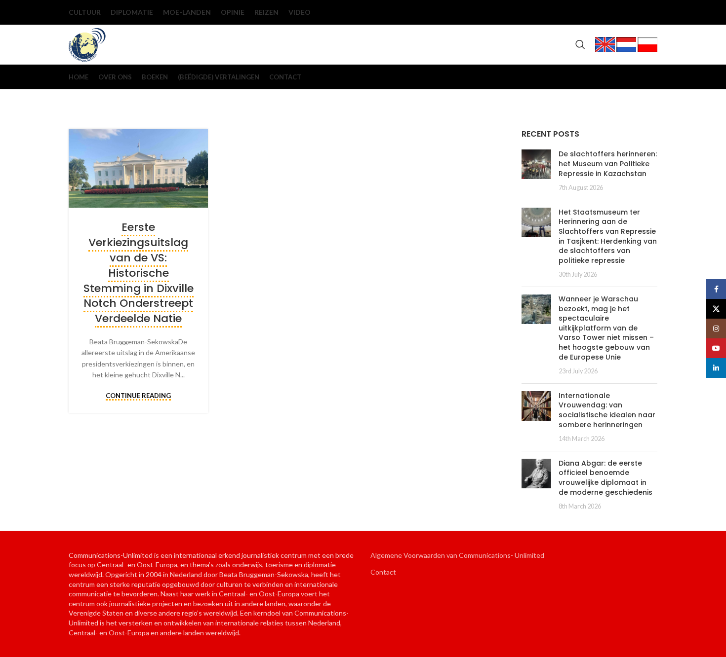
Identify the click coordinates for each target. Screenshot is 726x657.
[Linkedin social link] (649, 12)
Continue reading (138, 396)
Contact (383, 572)
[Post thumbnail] (536, 170)
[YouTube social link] (634, 12)
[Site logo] (87, 43)
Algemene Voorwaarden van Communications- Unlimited (457, 555)
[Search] (580, 44)
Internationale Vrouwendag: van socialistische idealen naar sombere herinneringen (607, 410)
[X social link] (602, 12)
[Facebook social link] (586, 12)
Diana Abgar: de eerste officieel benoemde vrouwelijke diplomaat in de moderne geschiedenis (605, 477)
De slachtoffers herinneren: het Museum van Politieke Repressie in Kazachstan (608, 163)
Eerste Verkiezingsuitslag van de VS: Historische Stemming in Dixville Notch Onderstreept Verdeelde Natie (138, 272)
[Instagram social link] (618, 12)
